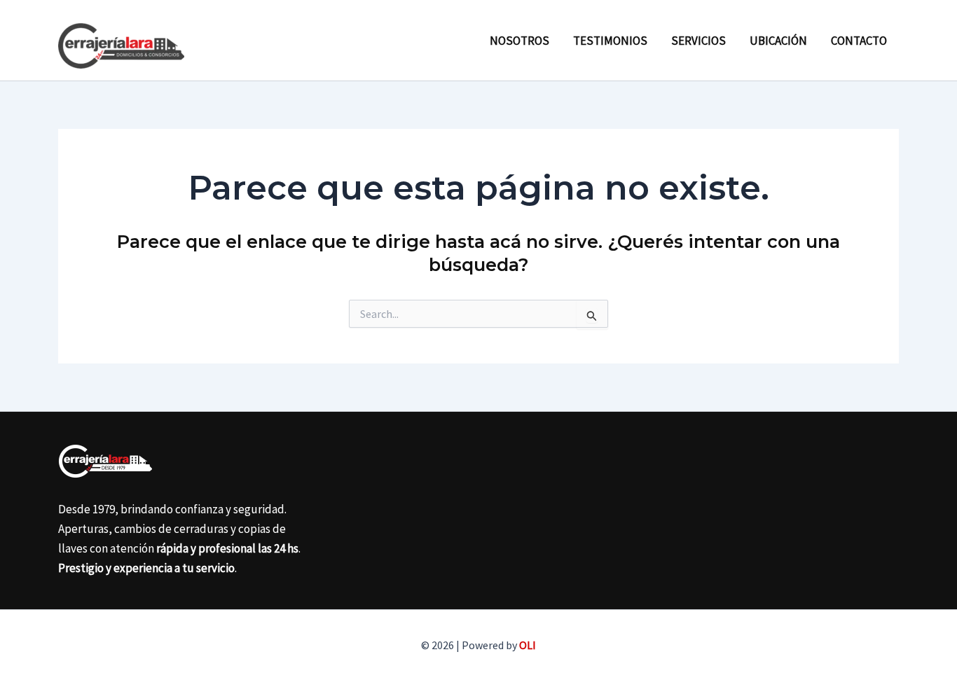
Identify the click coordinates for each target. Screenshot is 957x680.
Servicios (698, 40)
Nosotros (519, 40)
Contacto (859, 40)
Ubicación (778, 40)
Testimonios (610, 40)
